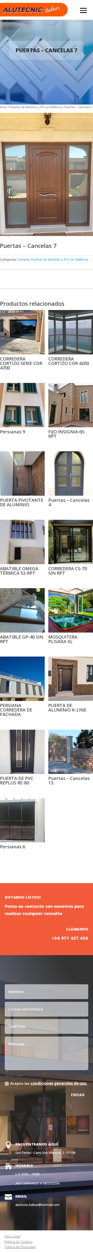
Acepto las (48, 1083)
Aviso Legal (12, 1236)
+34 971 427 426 (70, 938)
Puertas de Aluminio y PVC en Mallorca (35, 107)
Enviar (78, 1095)
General (23, 259)
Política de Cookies (18, 1242)
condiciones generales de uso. (58, 1083)
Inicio (3, 107)
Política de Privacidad (20, 1247)
